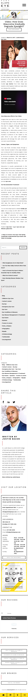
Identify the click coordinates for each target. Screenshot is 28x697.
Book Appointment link (9, 507)
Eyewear (4, 320)
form (7, 213)
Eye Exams (5, 317)
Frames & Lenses (7, 323)
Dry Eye (4, 304)
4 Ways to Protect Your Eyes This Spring (13, 234)
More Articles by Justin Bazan (11, 477)
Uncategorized (6, 339)
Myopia (4, 331)
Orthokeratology (7, 334)
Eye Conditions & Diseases (10, 312)
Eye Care (3, 39)
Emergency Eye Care (8, 306)
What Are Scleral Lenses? (10, 275)
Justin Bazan (20, 37)
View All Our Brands (14, 682)
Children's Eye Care (7, 298)
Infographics (6, 328)
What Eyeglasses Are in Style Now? (13, 263)
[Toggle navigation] (24, 5)
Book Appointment (14, 29)
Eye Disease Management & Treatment (13, 315)
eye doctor (9, 84)
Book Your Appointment (14, 557)
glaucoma (9, 228)
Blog (3, 295)
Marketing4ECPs (11, 689)
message (24, 217)
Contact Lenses (6, 301)
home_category (6, 326)
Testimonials (6, 336)
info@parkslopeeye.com (10, 511)
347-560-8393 (11, 530)
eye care (8, 181)
